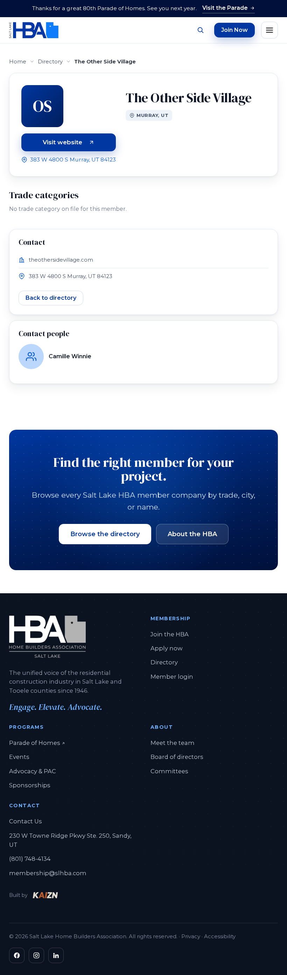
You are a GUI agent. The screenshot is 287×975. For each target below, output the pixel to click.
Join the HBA (169, 634)
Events (19, 756)
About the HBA (192, 534)
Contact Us (25, 821)
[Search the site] (200, 30)
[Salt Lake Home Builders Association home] (33, 30)
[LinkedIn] (56, 955)
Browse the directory (105, 534)
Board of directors (176, 756)
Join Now (234, 30)
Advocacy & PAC (32, 771)
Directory (50, 61)
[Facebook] (16, 955)
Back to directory (51, 298)
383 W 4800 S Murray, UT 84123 (73, 159)
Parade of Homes (37, 742)
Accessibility (220, 936)
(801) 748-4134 (30, 858)
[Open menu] (269, 30)
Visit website (79, 143)
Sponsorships (29, 785)
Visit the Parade (225, 8)
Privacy (190, 936)
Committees (169, 771)
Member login (171, 676)
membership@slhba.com (47, 873)
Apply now (166, 648)
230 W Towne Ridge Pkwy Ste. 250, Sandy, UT (70, 840)
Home (17, 61)
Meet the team (172, 742)
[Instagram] (36, 955)
